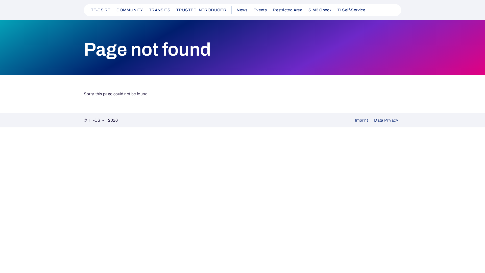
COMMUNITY (129, 10)
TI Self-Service (351, 10)
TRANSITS (159, 10)
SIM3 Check (319, 10)
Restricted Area (287, 10)
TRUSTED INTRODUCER (201, 10)
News (242, 10)
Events (260, 10)
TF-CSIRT (100, 10)
